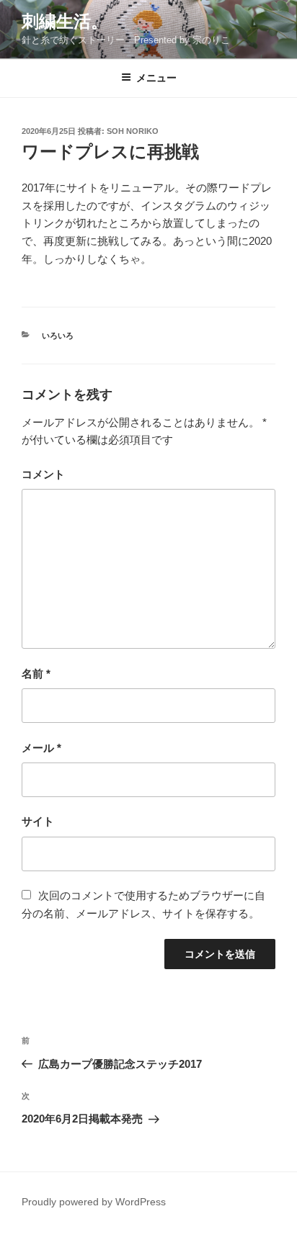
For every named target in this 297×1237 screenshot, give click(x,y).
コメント (43, 474)
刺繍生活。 (65, 21)
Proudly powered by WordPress (94, 1201)
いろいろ (58, 335)
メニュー (156, 78)
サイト (38, 821)
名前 (36, 673)
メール (41, 748)
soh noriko (133, 131)
